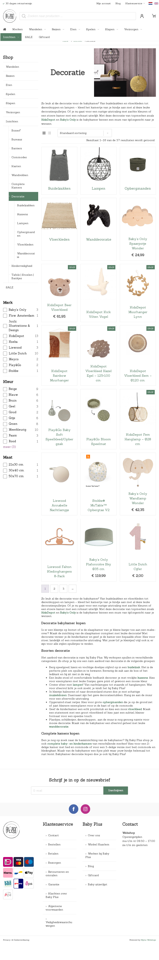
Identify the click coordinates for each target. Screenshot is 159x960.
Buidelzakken (26, 205)
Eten (73, 29)
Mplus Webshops (148, 939)
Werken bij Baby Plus (97, 855)
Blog (118, 3)
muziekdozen (58, 695)
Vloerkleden (25, 244)
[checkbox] (20, 310)
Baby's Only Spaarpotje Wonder (138, 229)
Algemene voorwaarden (54, 907)
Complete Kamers (18, 185)
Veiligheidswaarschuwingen (59, 923)
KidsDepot (48, 119)
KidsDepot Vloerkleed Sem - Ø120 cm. (138, 355)
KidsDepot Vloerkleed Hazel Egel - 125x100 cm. (98, 355)
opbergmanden (113, 702)
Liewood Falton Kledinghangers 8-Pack (59, 550)
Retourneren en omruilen (57, 873)
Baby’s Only (68, 119)
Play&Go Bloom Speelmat (98, 419)
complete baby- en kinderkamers (69, 743)
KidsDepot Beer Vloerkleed (59, 293)
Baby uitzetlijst (97, 884)
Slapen (110, 29)
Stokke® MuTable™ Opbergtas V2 (98, 484)
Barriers (16, 148)
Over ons (94, 835)
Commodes (19, 157)
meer (9, 447)
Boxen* (16, 130)
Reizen (56, 29)
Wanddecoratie (26, 255)
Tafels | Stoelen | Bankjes (22, 276)
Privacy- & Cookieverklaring (16, 939)
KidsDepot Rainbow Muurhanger (59, 355)
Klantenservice (133, 3)
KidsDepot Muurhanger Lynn (138, 293)
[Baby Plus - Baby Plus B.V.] (10, 16)
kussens (142, 677)
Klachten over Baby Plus (56, 895)
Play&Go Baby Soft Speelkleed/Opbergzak (59, 419)
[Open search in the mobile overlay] (78, 16)
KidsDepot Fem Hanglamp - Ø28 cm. (138, 419)
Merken (17, 29)
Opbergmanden (26, 233)
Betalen (53, 853)
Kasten (16, 166)
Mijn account (103, 3)
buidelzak (134, 667)
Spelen (91, 29)
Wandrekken (19, 175)
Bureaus (16, 139)
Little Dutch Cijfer (138, 550)
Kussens (22, 214)
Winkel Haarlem (98, 844)
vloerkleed (135, 709)
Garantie (53, 884)
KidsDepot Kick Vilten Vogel (98, 293)
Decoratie (17, 196)
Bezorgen (54, 862)
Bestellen (54, 844)
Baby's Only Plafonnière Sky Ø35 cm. (98, 550)
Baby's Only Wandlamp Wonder (138, 484)
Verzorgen (131, 29)
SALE (29, 37)
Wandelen (36, 29)
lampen (78, 684)
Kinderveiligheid (21, 266)
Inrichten (9, 37)
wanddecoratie (58, 726)
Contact (53, 835)
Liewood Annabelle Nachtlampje (59, 484)
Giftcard (44, 37)
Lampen (22, 223)
